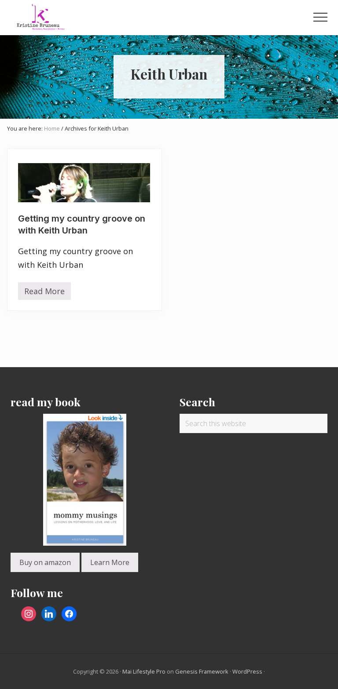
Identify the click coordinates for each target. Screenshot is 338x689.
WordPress (247, 671)
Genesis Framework (201, 671)
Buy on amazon (45, 562)
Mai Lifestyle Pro (143, 671)
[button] (320, 17)
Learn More (109, 562)
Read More (44, 293)
